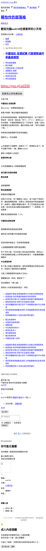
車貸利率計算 (10, 76)
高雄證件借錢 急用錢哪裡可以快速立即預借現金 (24, 294)
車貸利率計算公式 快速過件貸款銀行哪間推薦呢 (24, 299)
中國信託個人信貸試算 (14, 68)
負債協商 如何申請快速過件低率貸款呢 (20, 297)
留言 (20, 397)
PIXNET (10, 518)
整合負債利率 (10, 336)
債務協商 (9, 325)
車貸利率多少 (10, 330)
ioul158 (3, 385)
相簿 (7, 39)
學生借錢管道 (10, 79)
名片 (7, 44)
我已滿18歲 (5, 546)
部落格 (8, 41)
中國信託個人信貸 (12, 338)
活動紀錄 (18, 404)
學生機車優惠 (10, 63)
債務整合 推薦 (11, 71)
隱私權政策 (39, 518)
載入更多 (5, 412)
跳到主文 (4, 23)
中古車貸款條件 (11, 73)
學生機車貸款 (10, 333)
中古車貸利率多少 (12, 328)
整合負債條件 (10, 320)
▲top (3, 408)
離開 (12, 546)
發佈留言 (5, 425)
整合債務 (9, 65)
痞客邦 (15, 397)
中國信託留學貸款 (12, 322)
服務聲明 (24, 520)
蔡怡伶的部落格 (13, 17)
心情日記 (19, 34)
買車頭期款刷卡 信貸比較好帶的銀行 (19, 315)
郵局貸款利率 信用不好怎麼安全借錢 (19, 302)
